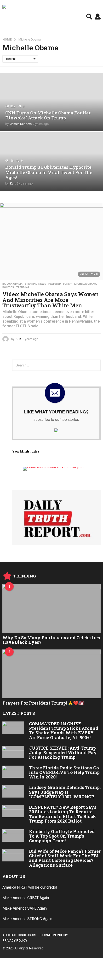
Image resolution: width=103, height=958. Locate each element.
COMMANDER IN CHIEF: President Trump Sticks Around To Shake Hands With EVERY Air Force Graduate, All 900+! (63, 730)
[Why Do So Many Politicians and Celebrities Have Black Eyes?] (51, 608)
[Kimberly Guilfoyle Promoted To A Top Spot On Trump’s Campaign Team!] (13, 835)
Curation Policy (54, 935)
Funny (67, 284)
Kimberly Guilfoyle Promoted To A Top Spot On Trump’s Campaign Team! (62, 836)
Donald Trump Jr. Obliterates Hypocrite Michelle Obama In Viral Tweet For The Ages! (48, 172)
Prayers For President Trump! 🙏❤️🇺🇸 (43, 703)
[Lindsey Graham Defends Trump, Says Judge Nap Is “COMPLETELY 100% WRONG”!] (13, 791)
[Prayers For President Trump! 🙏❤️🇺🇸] (51, 673)
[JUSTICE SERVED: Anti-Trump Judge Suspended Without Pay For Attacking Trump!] (13, 752)
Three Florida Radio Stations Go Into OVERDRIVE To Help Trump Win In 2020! (64, 772)
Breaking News (35, 284)
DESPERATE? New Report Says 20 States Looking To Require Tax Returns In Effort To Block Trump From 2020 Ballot (62, 814)
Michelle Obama (85, 284)
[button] (89, 16)
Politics (8, 287)
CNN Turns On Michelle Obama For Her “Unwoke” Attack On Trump (48, 115)
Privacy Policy (14, 940)
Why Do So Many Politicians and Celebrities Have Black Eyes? (51, 640)
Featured (54, 284)
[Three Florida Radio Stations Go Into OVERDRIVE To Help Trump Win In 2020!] (13, 772)
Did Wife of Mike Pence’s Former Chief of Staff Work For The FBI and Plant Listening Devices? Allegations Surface (65, 858)
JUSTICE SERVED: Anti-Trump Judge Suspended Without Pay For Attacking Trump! (63, 752)
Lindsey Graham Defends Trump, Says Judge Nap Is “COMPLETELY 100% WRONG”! (65, 791)
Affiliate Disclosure (19, 935)
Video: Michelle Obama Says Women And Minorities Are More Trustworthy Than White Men (50, 300)
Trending (22, 287)
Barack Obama (12, 284)
